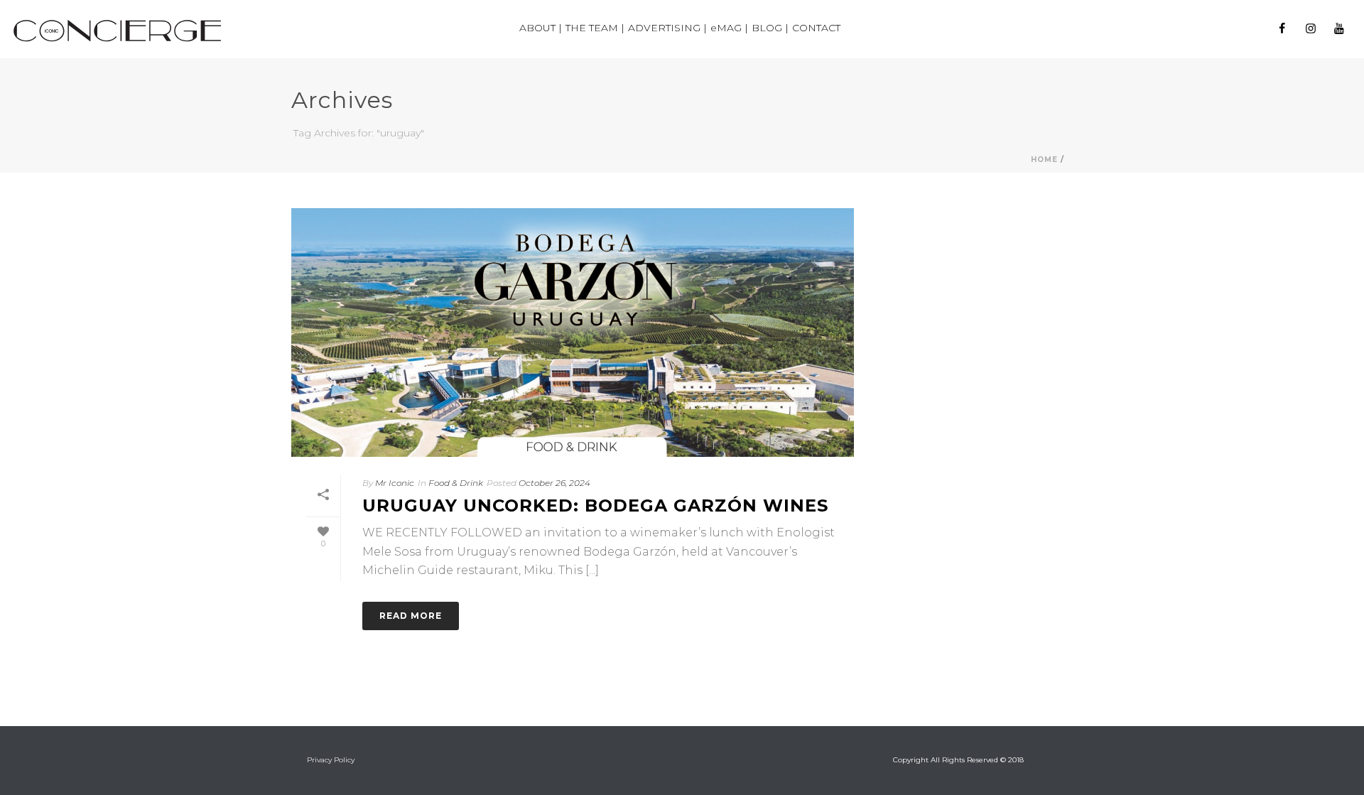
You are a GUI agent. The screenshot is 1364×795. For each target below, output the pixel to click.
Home (1044, 159)
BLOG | (770, 27)
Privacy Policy (330, 759)
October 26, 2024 (554, 482)
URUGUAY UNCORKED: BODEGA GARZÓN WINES (595, 505)
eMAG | (729, 27)
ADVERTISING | (667, 27)
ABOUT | (540, 27)
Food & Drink (455, 482)
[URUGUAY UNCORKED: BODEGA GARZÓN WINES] (572, 332)
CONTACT (816, 27)
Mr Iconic (394, 482)
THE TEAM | (594, 27)
